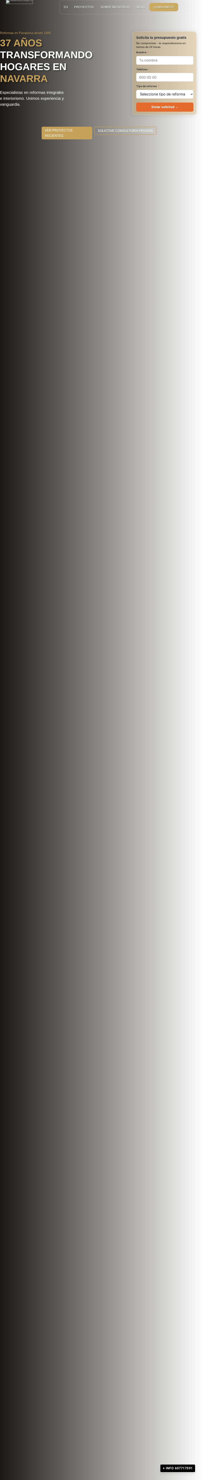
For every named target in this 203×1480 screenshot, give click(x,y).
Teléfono (141, 69)
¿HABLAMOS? (163, 7)
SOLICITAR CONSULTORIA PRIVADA (125, 130)
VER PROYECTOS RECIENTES (59, 133)
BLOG (141, 7)
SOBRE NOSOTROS (115, 7)
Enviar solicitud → (164, 107)
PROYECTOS (84, 7)
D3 (66, 7)
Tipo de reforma (146, 86)
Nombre (141, 52)
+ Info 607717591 (178, 1468)
